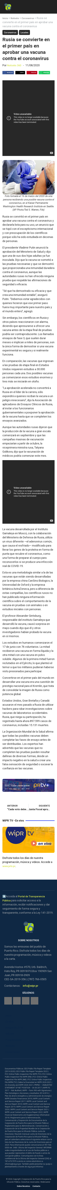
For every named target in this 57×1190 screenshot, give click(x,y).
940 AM (9, 1033)
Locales (24, 32)
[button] (52, 6)
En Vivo (9, 1021)
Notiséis (15, 18)
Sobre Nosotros (23, 1186)
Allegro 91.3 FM (14, 1027)
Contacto (36, 1186)
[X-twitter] (25, 1001)
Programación (13, 1039)
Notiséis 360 (14, 65)
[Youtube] (34, 1001)
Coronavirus (28, 18)
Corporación (12, 1052)
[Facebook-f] (8, 1001)
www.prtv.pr (8, 866)
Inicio (5, 18)
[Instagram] (17, 1001)
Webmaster (45, 1182)
